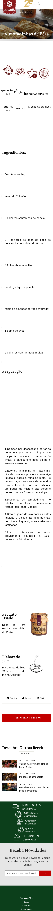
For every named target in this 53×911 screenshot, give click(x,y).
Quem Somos (26, 909)
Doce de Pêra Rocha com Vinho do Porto (13, 628)
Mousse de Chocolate (31, 777)
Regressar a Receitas (28, 718)
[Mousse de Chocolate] (9, 777)
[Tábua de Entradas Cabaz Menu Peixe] (9, 764)
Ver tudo (26, 754)
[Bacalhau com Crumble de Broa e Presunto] (9, 787)
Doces (26, 902)
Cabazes (26, 906)
